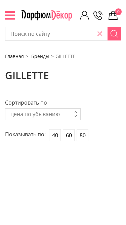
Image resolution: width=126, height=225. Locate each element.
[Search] (114, 33)
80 (83, 135)
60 (69, 135)
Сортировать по (26, 102)
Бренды (40, 56)
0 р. (119, 12)
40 (55, 135)
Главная (14, 56)
